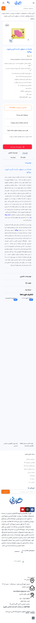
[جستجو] (3, 8)
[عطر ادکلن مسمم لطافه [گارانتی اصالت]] (26, 370)
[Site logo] (18, 3)
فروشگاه (32, 476)
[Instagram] (27, 509)
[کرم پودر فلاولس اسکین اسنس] (10, 370)
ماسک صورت (5, 13)
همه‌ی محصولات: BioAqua (18, 108)
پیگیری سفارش (30, 459)
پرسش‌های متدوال (29, 469)
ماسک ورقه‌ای (29, 16)
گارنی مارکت (31, 13)
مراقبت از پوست (15, 13)
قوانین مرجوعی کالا (29, 462)
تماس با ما (32, 482)
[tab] (25, 153)
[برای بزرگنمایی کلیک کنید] (28, 40)
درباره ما (32, 479)
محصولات (23, 13)
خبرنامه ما (31, 488)
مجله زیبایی (31, 472)
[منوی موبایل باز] (34, 3)
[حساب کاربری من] (3, 3)
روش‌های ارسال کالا (29, 466)
